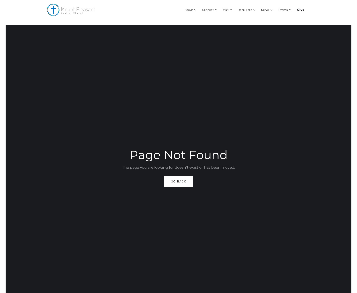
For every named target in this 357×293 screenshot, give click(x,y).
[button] (190, 10)
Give (300, 10)
